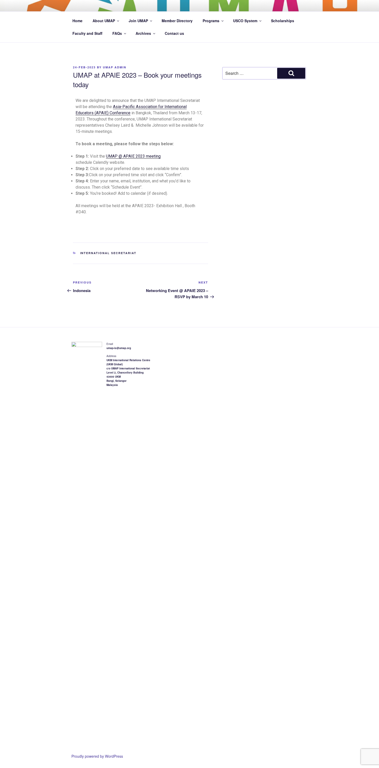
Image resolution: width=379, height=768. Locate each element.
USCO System (245, 20)
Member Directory (177, 20)
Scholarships (282, 20)
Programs (211, 20)
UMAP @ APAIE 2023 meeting (133, 156)
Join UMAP (138, 20)
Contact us (174, 33)
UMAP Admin (114, 67)
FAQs (117, 33)
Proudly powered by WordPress (97, 756)
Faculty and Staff (87, 33)
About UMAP (104, 20)
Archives (143, 33)
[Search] (291, 73)
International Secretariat (108, 253)
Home (77, 20)
